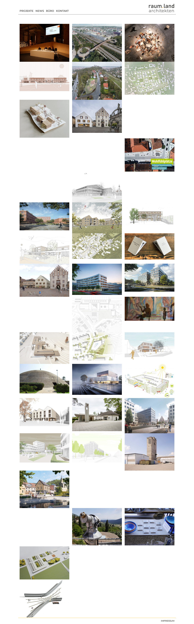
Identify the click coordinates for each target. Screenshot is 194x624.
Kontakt (62, 10)
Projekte (26, 10)
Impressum (167, 620)
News (40, 10)
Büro (50, 10)
